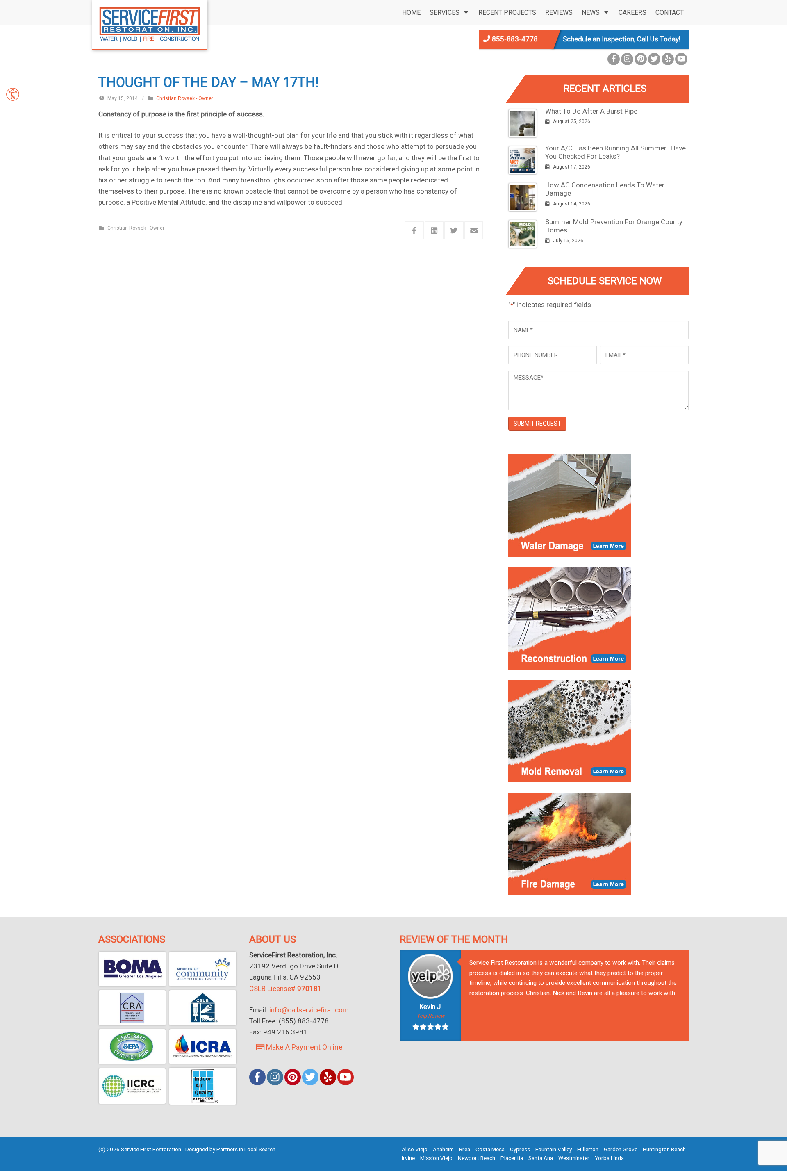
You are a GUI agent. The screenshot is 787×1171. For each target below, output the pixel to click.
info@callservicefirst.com (309, 1010)
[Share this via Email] (474, 230)
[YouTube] (681, 59)
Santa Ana (540, 1158)
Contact (669, 12)
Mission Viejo (436, 1158)
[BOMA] (132, 969)
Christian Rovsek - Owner (184, 98)
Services (444, 12)
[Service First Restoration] (149, 24)
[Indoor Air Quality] (203, 1086)
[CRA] (132, 1008)
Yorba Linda (609, 1158)
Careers (632, 12)
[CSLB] (203, 1008)
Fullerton (587, 1149)
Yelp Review (430, 1016)
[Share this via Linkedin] (434, 230)
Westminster (573, 1158)
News (591, 12)
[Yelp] (668, 59)
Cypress (520, 1149)
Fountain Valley (553, 1149)
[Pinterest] (641, 59)
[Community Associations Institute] (203, 969)
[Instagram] (627, 59)
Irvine (408, 1158)
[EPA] (132, 1047)
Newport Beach (476, 1158)
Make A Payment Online (303, 1047)
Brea (464, 1149)
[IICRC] (132, 1086)
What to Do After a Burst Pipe (591, 111)
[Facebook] (613, 59)
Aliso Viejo (415, 1149)
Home (411, 12)
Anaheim (443, 1149)
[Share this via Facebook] (414, 230)
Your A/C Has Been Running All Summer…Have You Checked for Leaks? (615, 152)
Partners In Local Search (245, 1149)
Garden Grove (620, 1149)
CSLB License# (285, 988)
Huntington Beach (664, 1149)
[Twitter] (654, 59)
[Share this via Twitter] (454, 230)
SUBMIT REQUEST (537, 423)
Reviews (559, 12)
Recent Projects (507, 12)
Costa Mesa (490, 1149)
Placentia (511, 1158)
